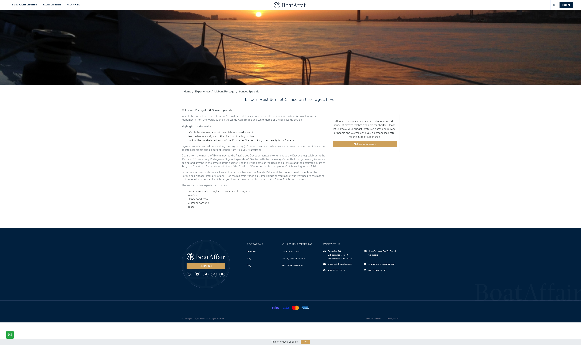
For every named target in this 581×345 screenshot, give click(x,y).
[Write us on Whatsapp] (10, 335)
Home (187, 91)
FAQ (249, 258)
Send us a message (366, 144)
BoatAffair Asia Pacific (293, 265)
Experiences (203, 91)
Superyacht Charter (24, 4)
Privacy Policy (392, 318)
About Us (251, 251)
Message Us (206, 266)
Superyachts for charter (293, 258)
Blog (249, 265)
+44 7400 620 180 (377, 270)
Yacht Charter (52, 4)
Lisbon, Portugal (224, 91)
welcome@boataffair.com (340, 264)
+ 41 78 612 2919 (336, 270)
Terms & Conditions (373, 318)
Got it (305, 342)
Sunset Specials (249, 91)
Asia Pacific (73, 4)
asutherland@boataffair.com (381, 264)
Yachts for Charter (291, 251)
